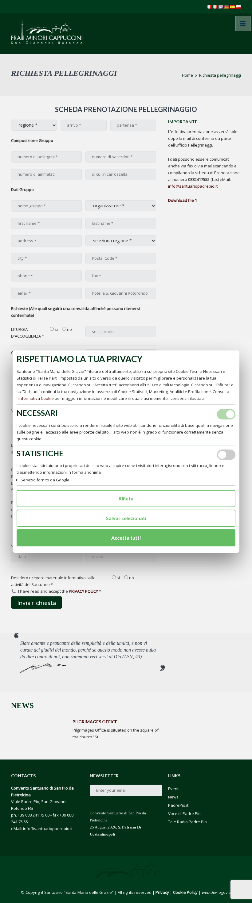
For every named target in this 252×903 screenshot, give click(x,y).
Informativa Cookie (36, 398)
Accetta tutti (126, 538)
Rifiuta (126, 498)
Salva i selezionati (126, 518)
